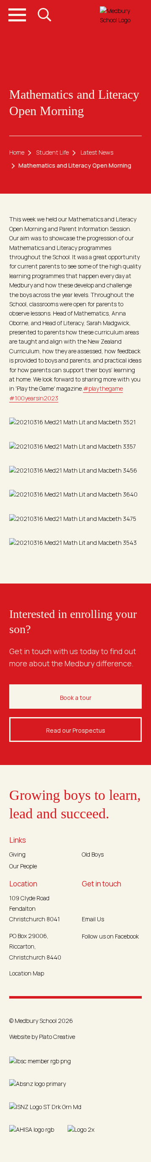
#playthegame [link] (103, 388)
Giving (17, 854)
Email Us (93, 919)
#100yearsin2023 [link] (33, 398)
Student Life (52, 152)
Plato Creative (57, 1037)
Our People (23, 866)
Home (16, 152)
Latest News (97, 152)
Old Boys (93, 854)
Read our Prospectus (75, 730)
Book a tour (75, 698)
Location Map (26, 973)
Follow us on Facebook (110, 936)
